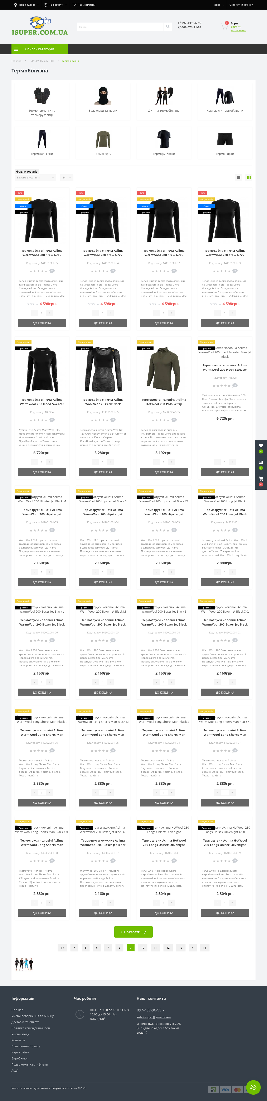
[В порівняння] (63, 199)
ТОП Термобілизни (84, 4)
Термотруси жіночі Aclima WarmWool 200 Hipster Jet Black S (103, 514)
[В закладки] (63, 193)
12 (168, 947)
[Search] (167, 27)
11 (155, 947)
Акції (14, 1070)
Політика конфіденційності (30, 1028)
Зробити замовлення (238, 28)
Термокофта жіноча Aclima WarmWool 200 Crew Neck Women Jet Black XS (225, 255)
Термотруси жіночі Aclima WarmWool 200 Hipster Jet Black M (42, 514)
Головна (16, 61)
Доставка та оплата (25, 1022)
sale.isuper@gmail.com (154, 1017)
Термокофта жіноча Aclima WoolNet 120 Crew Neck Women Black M (102, 404)
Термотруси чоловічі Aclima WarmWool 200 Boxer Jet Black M (103, 624)
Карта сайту (20, 1052)
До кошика (42, 323)
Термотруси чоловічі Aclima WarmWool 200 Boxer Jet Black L (42, 624)
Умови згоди (20, 1034)
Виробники (19, 1058)
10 (142, 947)
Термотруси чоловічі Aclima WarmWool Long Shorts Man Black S (163, 734)
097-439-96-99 (191, 23)
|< (62, 947)
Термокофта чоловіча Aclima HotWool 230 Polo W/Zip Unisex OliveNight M (164, 404)
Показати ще (135, 932)
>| (204, 947)
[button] (261, 481)
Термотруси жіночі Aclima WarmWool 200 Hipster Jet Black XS (164, 514)
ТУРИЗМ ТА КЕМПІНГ (41, 61)
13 (180, 947)
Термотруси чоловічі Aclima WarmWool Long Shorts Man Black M (103, 734)
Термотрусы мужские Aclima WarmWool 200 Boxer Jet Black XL (103, 844)
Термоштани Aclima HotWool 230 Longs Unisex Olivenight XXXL (225, 844)
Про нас (17, 1010)
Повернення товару (25, 1046)
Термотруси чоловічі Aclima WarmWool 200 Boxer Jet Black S (164, 624)
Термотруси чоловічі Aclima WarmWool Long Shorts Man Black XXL (41, 844)
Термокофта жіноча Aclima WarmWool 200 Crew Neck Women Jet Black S (102, 255)
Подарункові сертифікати (29, 1064)
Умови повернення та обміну (32, 1016)
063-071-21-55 (191, 27)
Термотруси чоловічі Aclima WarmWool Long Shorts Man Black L (41, 734)
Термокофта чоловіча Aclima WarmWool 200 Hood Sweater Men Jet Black (225, 369)
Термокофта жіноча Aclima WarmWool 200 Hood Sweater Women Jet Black (42, 404)
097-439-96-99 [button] (149, 1010)
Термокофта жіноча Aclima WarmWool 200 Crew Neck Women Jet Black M (42, 255)
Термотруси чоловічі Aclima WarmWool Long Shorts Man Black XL (225, 734)
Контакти (18, 1040)
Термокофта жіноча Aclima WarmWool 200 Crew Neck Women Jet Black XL (164, 255)
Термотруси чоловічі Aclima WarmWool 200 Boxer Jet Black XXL (225, 624)
